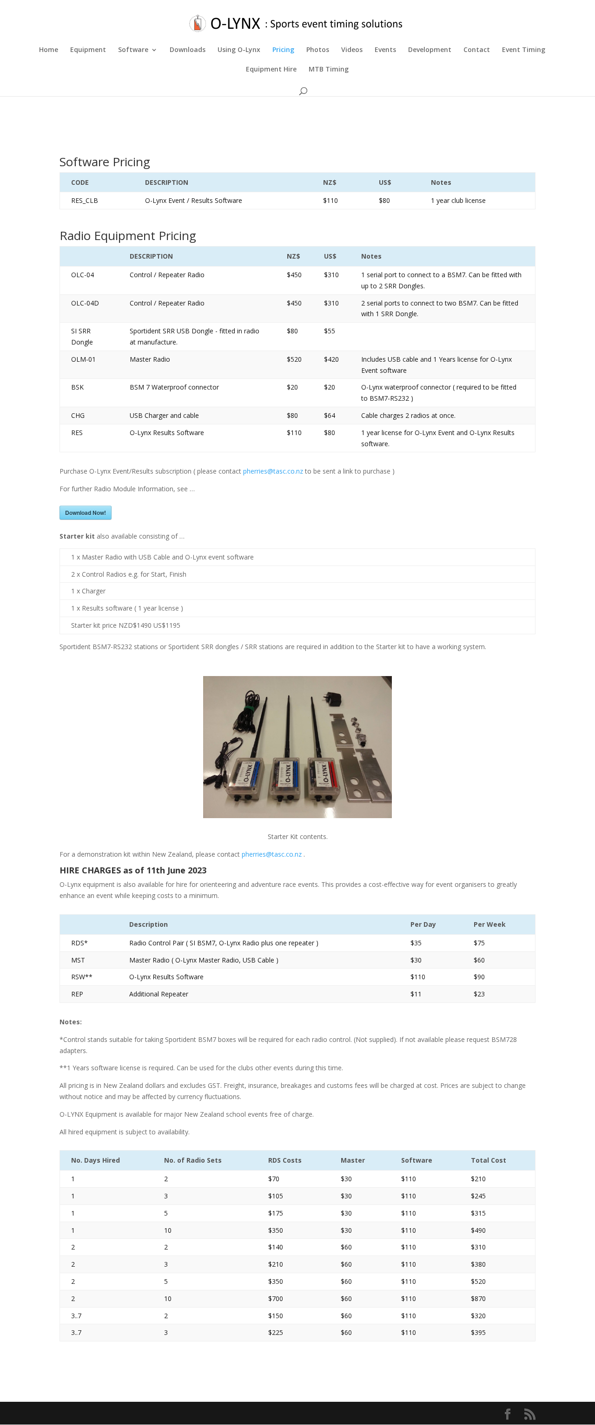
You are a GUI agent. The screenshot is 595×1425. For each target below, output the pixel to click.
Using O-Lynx (239, 50)
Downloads (187, 50)
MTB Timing (329, 69)
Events (385, 50)
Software (133, 50)
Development (429, 50)
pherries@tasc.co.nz (273, 471)
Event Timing (523, 50)
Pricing (283, 50)
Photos (317, 50)
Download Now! (85, 512)
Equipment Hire (271, 69)
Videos (352, 50)
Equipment (88, 50)
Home (48, 50)
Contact (476, 50)
